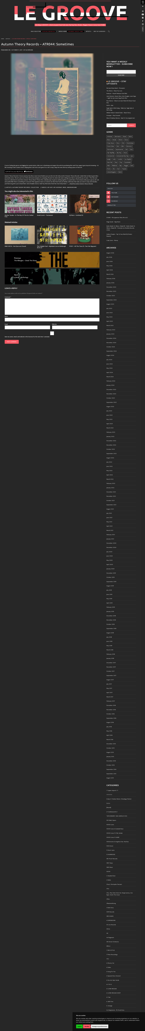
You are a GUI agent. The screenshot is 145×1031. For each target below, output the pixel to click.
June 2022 (109, 466)
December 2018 (111, 615)
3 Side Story (110, 907)
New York (109, 162)
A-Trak (108, 997)
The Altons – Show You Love (114, 91)
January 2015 (110, 756)
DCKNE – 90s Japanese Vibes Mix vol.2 (117, 217)
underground (72, 187)
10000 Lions (110, 824)
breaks (114, 140)
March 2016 (109, 739)
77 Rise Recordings (112, 954)
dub (118, 146)
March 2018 (109, 650)
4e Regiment (110, 937)
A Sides (108, 967)
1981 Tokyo (109, 863)
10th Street (109, 846)
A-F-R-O (109, 984)
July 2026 (109, 257)
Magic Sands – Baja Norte (113, 222)
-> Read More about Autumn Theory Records (80, 183)
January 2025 (110, 334)
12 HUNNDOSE (110, 854)
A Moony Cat (110, 963)
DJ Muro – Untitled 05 (76, 215)
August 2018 (110, 633)
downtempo (130, 143)
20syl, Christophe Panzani (114, 884)
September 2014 (111, 769)
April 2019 (109, 603)
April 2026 (109, 270)
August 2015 (110, 752)
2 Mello (108, 880)
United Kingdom (111, 172)
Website (54, 324)
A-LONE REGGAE (111, 988)
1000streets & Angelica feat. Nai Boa (117, 841)
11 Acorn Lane (110, 850)
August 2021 (110, 509)
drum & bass (110, 146)
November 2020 (111, 547)
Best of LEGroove (99, 31)
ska (114, 169)
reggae (126, 165)
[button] (142, 6)
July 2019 (109, 590)
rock (132, 165)
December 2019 (111, 573)
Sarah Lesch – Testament (45, 215)
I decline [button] (86, 1026)
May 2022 (109, 470)
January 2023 (110, 436)
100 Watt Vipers (111, 820)
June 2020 (109, 556)
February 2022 (110, 483)
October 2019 (110, 577)
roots (108, 169)
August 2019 (110, 586)
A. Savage (109, 1005)
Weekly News (71, 31)
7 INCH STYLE (110, 950)
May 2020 (109, 560)
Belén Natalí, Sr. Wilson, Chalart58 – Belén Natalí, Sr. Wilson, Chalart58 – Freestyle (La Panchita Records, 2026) (120, 228)
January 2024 (110, 385)
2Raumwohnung (111, 903)
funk (131, 149)
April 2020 (109, 564)
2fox (107, 888)
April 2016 (109, 735)
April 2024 (109, 372)
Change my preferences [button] (99, 1026)
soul (118, 169)
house (125, 152)
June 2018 (109, 641)
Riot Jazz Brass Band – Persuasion (115, 88)
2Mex (108, 899)
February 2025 (110, 329)
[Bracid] (108, 807)
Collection (35, 187)
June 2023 (109, 415)
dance (126, 140)
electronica (110, 149)
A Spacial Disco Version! (113, 976)
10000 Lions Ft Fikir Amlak (114, 833)
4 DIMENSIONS (110, 920)
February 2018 (110, 654)
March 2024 (110, 376)
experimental (119, 149)
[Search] (108, 31)
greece (44, 187)
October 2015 (110, 748)
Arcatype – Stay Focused (113, 115)
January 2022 (110, 487)
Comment (8, 297)
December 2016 (111, 705)
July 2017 (109, 684)
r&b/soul (114, 165)
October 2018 (110, 624)
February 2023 (110, 432)
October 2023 (110, 398)
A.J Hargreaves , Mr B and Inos (115, 1010)
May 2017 (109, 688)
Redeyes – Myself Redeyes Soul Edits (116, 93)
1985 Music (109, 867)
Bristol (120, 140)
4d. (107, 933)
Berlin (130, 136)
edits (122, 146)
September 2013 (111, 773)
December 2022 (111, 440)
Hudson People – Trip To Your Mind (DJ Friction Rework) (119, 235)
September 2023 (111, 402)
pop (121, 162)
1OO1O (108, 871)
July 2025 (109, 308)
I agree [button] (79, 1026)
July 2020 (109, 551)
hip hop (50, 187)
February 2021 (110, 534)
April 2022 (109, 475)
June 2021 (109, 517)
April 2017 (109, 692)
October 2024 (110, 347)
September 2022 (111, 453)
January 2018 (110, 658)
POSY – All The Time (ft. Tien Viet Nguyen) (82, 246)
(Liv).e (108, 803)
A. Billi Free (109, 1001)
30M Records (110, 912)
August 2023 (110, 406)
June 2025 (109, 312)
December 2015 (111, 743)
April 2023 (109, 423)
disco (117, 143)
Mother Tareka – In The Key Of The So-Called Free (19, 216)
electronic (129, 146)
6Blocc (108, 946)
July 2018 (109, 637)
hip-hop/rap (57, 187)
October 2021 (110, 500)
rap (121, 165)
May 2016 (109, 731)
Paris (116, 162)
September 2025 (111, 300)
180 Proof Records (111, 858)
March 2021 (109, 530)
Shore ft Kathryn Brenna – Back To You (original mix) (120, 118)
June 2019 (109, 594)
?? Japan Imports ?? (112, 790)
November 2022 (111, 445)
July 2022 (109, 462)
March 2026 (110, 274)
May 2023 (109, 419)
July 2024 (109, 359)
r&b (108, 165)
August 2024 (110, 355)
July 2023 (109, 411)
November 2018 (111, 620)
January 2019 (110, 611)
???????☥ (109, 794)
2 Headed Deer (111, 876)
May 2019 (109, 598)
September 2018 (111, 628)
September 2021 (111, 504)
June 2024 (109, 364)
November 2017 (111, 667)
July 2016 (109, 726)
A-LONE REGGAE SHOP (113, 993)
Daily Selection (43, 31)
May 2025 (109, 317)
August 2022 (110, 458)
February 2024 (110, 381)
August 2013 (110, 778)
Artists (88, 31)
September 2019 (111, 581)
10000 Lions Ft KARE (112, 837)
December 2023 (111, 389)
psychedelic (127, 162)
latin (114, 159)
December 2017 (111, 662)
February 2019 (110, 607)
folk (126, 149)
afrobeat (109, 136)
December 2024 (111, 338)
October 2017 (110, 671)
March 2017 (109, 697)
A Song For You (110, 971)
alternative (118, 136)
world (120, 172)
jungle (109, 159)
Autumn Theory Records (21, 187)
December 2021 (111, 492)
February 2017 (110, 701)
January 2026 (110, 283)
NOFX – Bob (109, 105)
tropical (124, 169)
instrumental (110, 156)
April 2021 (109, 526)
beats (124, 136)
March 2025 (110, 325)
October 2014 (110, 765)
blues (108, 140)
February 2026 (110, 278)
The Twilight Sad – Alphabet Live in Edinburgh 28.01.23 (51, 247)
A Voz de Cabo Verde (112, 980)
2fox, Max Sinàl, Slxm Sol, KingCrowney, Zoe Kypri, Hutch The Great (119, 894)
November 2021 (111, 496)
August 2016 (110, 722)
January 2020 (110, 569)
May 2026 (109, 265)
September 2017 (111, 675)
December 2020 (111, 543)
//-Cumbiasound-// (111, 812)
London (120, 159)
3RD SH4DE (110, 916)
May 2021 (109, 522)
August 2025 (110, 304)
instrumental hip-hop (122, 156)
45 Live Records (111, 924)
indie (64, 187)
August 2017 (110, 679)
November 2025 (111, 291)
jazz (132, 156)
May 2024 (109, 368)
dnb (123, 143)
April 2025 (109, 321)
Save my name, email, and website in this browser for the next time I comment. (27, 336)
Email (6, 324)
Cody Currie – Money (112, 240)
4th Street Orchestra (112, 941)
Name (6, 316)
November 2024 (111, 342)
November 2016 (111, 709)
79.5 (107, 959)
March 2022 (110, 479)
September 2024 (111, 351)
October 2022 (110, 449)
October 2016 (110, 714)
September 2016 (111, 718)
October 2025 (110, 295)
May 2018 (109, 645)
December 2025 (111, 287)
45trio (108, 929)
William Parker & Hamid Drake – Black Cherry (118, 112)
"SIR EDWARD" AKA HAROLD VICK (116, 816)
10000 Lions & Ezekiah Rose (114, 829)
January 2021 (110, 539)
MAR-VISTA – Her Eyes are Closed (15, 246)
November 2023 (111, 394)
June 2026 (109, 261)
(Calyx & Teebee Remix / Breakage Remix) (118, 799)
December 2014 (111, 761)
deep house (110, 143)
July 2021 (109, 513)
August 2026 (110, 253)
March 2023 (109, 428)
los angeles (128, 159)
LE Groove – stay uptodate (116, 82)
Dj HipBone (29, 50)
